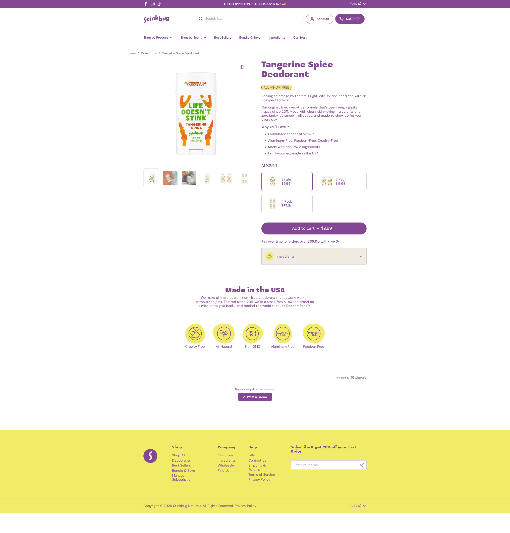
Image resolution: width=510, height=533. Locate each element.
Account (323, 19)
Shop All (178, 455)
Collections (149, 53)
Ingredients (227, 460)
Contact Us (257, 460)
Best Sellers (181, 465)
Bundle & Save (183, 470)
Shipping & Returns (257, 467)
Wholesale (226, 465)
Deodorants (181, 460)
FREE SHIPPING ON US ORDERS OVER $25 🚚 (255, 4)
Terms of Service (261, 474)
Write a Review (259, 398)
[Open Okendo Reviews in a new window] (351, 378)
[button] (314, 256)
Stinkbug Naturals (187, 506)
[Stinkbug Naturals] (156, 19)
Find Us (224, 470)
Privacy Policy (259, 479)
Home (131, 53)
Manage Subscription (182, 477)
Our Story (225, 455)
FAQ (251, 455)
